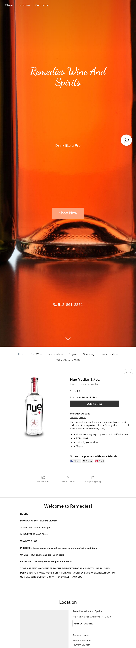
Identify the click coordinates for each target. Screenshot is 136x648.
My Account (43, 481)
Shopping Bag (93, 481)
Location (24, 5)
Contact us (42, 5)
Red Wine (36, 354)
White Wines (55, 354)
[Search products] (126, 140)
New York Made (109, 354)
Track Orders (68, 481)
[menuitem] (126, 371)
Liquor (22, 354)
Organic (73, 354)
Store (9, 5)
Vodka (94, 383)
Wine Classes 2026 (68, 360)
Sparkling (88, 354)
